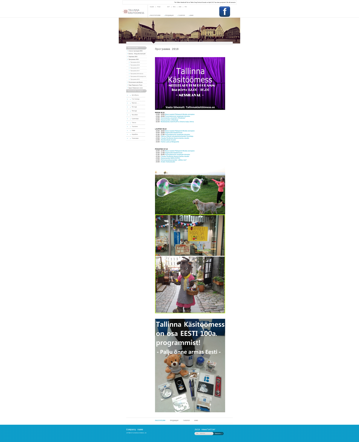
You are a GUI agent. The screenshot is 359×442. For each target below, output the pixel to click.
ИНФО (196, 420)
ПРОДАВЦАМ (174, 420)
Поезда (134, 111)
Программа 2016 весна (136, 73)
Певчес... (135, 103)
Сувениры (135, 119)
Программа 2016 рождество (138, 76)
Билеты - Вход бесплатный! (137, 53)
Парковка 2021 (133, 56)
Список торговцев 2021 (136, 51)
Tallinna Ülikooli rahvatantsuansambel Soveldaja (177, 136)
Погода (134, 107)
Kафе (133, 130)
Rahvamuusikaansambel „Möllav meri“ (174, 160)
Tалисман (135, 138)
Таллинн (135, 126)
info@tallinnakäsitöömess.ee (136, 433)
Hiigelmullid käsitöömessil (173, 132)
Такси (134, 122)
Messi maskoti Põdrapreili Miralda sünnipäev (180, 114)
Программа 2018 (135, 62)
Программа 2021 (134, 59)
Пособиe (135, 115)
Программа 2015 (135, 79)
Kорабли (135, 134)
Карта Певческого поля (136, 88)
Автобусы (135, 95)
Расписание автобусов (135, 82)
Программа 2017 (135, 68)
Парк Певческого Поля (135, 85)
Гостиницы (135, 99)
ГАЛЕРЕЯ (186, 420)
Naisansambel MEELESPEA (170, 158)
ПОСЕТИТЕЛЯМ (160, 420)
